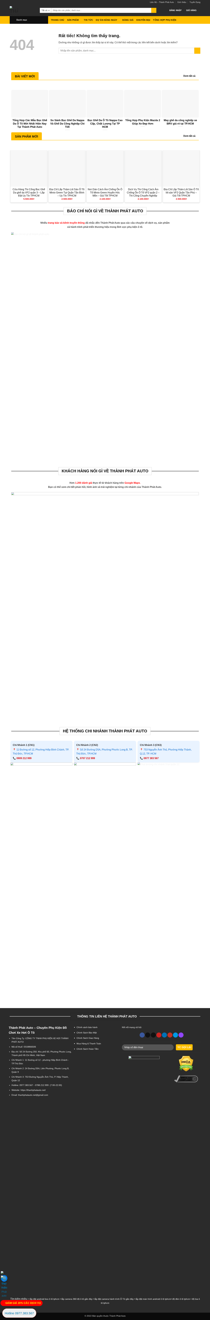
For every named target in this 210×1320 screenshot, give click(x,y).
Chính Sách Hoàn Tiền (88, 1049)
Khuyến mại (143, 20)
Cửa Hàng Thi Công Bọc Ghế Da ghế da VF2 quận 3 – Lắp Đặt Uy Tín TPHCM (29, 192)
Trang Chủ (57, 20)
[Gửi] (153, 10)
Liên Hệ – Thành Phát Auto (162, 2)
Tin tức (88, 20)
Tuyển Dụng (195, 2)
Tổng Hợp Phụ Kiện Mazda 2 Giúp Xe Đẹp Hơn (142, 122)
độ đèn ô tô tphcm (181, 1299)
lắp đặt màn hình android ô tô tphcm (153, 1299)
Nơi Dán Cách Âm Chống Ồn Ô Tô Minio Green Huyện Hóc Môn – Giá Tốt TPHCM (105, 192)
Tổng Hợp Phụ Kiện (164, 20)
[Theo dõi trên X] (147, 1035)
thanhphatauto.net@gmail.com (33, 1095)
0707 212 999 (87, 758)
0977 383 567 (151, 758)
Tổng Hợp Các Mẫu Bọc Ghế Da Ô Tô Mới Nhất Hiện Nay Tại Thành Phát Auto (29, 123)
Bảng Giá (127, 20)
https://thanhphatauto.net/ (33, 1090)
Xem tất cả (189, 76)
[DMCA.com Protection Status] (186, 1063)
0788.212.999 (42, 1085)
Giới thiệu (181, 2)
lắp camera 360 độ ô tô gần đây (76, 1299)
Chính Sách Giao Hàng (88, 1038)
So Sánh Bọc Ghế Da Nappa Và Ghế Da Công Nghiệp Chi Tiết (67, 123)
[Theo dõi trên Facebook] (142, 1035)
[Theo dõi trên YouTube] (169, 1035)
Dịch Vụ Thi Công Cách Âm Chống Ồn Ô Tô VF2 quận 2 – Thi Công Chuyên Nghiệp (143, 192)
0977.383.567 (26, 1085)
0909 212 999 (24, 758)
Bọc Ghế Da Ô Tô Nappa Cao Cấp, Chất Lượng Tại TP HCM (105, 123)
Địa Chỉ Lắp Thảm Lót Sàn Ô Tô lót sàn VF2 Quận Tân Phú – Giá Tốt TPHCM (181, 192)
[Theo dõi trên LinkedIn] (164, 1035)
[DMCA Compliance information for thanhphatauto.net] (186, 1078)
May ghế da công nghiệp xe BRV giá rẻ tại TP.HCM (180, 122)
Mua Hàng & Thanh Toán (89, 1043)
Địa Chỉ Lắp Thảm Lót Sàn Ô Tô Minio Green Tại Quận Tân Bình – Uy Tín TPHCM (66, 192)
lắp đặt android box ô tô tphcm (44, 1299)
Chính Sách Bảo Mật (87, 1032)
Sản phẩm (73, 20)
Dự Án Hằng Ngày (106, 20)
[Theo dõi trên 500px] (175, 1035)
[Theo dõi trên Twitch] (181, 1035)
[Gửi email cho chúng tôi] (153, 1035)
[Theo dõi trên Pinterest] (158, 1035)
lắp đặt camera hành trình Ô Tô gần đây (114, 1299)
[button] (175, 10)
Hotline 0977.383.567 (19, 1313)
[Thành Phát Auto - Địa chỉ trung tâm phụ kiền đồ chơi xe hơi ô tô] (22, 10)
